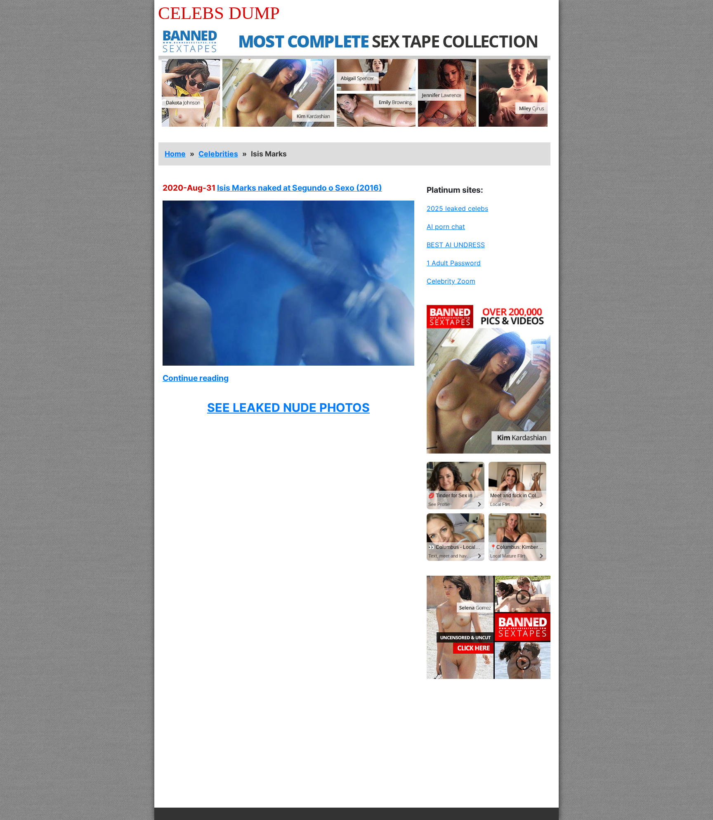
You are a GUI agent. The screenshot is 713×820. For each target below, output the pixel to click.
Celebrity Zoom (451, 281)
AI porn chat (446, 226)
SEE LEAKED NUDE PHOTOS (288, 407)
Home (175, 153)
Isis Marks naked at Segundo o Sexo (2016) (299, 188)
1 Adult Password (454, 263)
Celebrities (218, 153)
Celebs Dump (219, 13)
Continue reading (196, 378)
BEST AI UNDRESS (456, 245)
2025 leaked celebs (457, 208)
